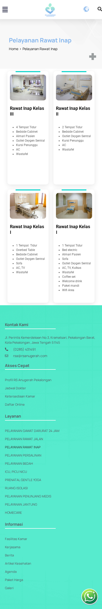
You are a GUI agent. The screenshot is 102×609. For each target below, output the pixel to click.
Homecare (13, 512)
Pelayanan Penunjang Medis (28, 496)
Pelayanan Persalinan (23, 455)
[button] (5, 9)
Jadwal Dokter (15, 388)
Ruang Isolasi (16, 488)
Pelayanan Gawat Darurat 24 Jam (32, 430)
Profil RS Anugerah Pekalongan (28, 380)
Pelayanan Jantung (21, 504)
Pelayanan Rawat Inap (23, 447)
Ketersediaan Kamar (20, 396)
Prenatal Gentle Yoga (23, 480)
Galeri (9, 588)
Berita (9, 555)
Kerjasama (12, 547)
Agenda (11, 571)
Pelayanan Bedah (19, 463)
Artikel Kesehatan (18, 563)
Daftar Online (15, 404)
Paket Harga (14, 580)
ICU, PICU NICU (16, 471)
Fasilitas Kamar (16, 539)
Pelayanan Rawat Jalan (24, 439)
